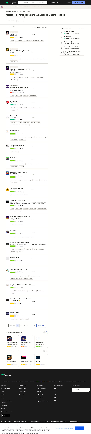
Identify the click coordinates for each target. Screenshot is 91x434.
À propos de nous (5, 388)
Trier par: (33, 27)
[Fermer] (89, 7)
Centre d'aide (22, 391)
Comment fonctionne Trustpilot (6, 401)
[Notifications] (63, 2)
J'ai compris (79, 428)
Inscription (21, 397)
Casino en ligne (14, 43)
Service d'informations (33, 107)
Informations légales (6, 421)
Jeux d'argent (22, 11)
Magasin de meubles (15, 58)
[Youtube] (55, 400)
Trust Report (4, 405)
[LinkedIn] (55, 397)
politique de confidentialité (42, 381)
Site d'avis (21, 43)
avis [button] (21, 37)
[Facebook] (55, 388)
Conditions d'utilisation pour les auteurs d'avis (55, 421)
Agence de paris (43, 58)
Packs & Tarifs (40, 394)
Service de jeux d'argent (22, 107)
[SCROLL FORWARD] (47, 332)
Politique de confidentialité (20, 421)
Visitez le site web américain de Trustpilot (32, 6)
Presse (3, 408)
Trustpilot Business (41, 388)
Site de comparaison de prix (37, 40)
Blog (2, 397)
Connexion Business (41, 397)
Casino (12, 40)
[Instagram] (55, 394)
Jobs (2, 391)
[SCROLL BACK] (44, 332)
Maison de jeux (14, 61)
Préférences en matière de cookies (64, 428)
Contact (3, 394)
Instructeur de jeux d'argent (16, 278)
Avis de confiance (23, 388)
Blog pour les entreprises (42, 401)
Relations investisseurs (6, 411)
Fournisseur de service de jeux (41, 137)
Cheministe (13, 77)
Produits (39, 391)
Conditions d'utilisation (36, 421)
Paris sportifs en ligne (19, 40)
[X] (55, 391)
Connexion (21, 394)
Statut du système (74, 421)
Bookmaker (28, 40)
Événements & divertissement (12, 11)
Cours (16, 151)
